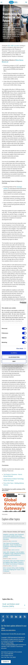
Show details (19, 348)
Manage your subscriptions (8, 630)
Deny (14, 361)
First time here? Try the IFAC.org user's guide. (13, 633)
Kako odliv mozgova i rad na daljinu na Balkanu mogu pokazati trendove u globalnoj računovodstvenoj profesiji (13, 554)
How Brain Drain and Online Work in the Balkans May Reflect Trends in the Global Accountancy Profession (14, 562)
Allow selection (14, 357)
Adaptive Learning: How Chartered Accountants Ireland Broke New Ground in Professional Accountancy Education (14, 537)
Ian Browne (14, 541)
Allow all (14, 353)
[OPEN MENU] (1, 2)
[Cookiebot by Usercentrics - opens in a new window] (20, 303)
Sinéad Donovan (15, 549)
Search (26, 2)
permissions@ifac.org (11, 644)
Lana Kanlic (14, 558)
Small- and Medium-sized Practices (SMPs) (11, 9)
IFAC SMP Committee (13, 45)
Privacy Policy (9, 643)
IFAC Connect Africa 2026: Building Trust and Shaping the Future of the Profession (13, 569)
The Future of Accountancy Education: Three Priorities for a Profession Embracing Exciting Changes (12, 546)
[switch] (24, 333)
